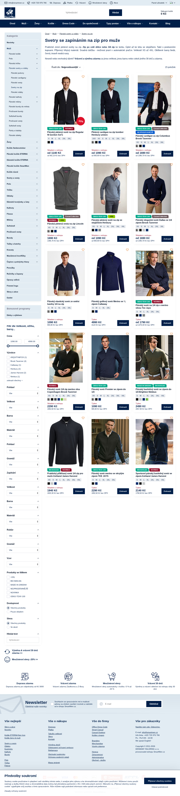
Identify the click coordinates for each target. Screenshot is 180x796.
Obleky (7, 746)
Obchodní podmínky (56, 754)
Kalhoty (8, 752)
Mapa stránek (54, 763)
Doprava (51, 727)
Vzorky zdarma (98, 746)
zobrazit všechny (14, 380)
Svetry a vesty (10, 743)
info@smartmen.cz (150, 732)
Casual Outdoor (98, 732)
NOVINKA (15, 592)
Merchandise (97, 743)
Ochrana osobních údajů (58, 757)
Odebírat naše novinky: (36, 706)
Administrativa (98, 757)
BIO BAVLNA (16, 581)
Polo (6, 760)
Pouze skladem (17, 612)
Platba (51, 730)
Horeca (95, 752)
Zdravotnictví (97, 755)
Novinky (8, 730)
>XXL (13, 577)
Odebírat (153, 704)
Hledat (115, 12)
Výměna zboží (54, 745)
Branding (96, 741)
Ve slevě (14, 627)
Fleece (7, 766)
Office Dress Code (99, 727)
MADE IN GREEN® (19, 585)
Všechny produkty (18, 608)
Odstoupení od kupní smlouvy (60, 747)
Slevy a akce (10, 727)
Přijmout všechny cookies (160, 781)
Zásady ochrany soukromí (16, 791)
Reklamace (53, 750)
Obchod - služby (99, 760)
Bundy (7, 755)
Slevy (50, 736)
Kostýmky (9, 749)
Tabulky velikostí (55, 734)
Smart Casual (97, 730)
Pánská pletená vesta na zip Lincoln (65, 224)
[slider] (8, 346)
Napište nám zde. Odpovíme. (147, 727)
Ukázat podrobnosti (160, 787)
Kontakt (51, 739)
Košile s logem (98, 735)
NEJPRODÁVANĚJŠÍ (19, 589)
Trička (7, 763)
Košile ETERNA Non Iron (15, 735)
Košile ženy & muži (12, 738)
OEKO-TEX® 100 (18, 596)
